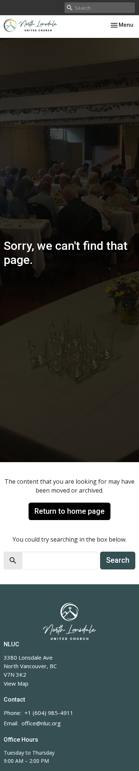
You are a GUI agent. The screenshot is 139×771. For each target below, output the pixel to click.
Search (117, 560)
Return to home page (69, 511)
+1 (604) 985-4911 (48, 712)
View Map (16, 683)
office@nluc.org (41, 723)
